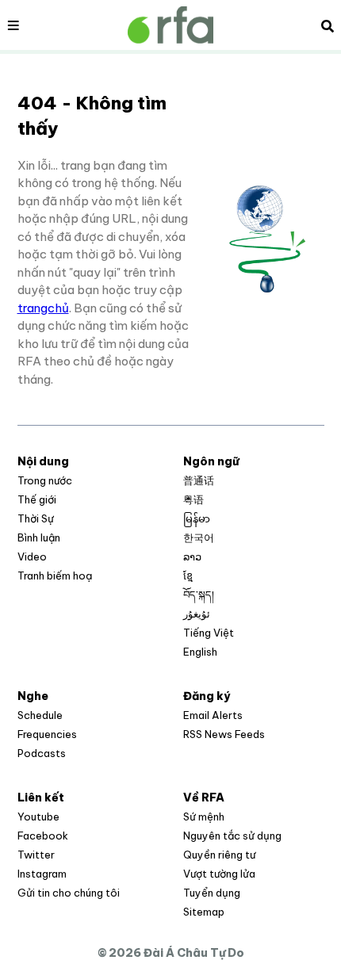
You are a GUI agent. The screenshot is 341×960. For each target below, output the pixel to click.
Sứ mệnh (203, 816)
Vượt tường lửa (219, 873)
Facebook (42, 835)
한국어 (198, 537)
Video (32, 556)
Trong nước (44, 480)
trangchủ (43, 308)
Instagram (42, 873)
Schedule (40, 715)
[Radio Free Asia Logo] (170, 25)
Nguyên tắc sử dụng (232, 835)
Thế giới (36, 499)
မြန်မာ (196, 518)
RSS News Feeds (224, 734)
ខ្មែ (188, 575)
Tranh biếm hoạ (54, 575)
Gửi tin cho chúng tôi (68, 892)
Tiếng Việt (208, 632)
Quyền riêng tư (219, 854)
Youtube (38, 816)
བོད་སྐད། (198, 594)
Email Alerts (213, 715)
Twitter (36, 854)
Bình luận (38, 537)
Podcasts (41, 753)
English (200, 651)
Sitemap (203, 911)
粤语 (193, 499)
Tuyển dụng (211, 892)
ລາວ (192, 556)
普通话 (198, 480)
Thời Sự (35, 518)
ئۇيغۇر (196, 613)
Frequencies (47, 734)
